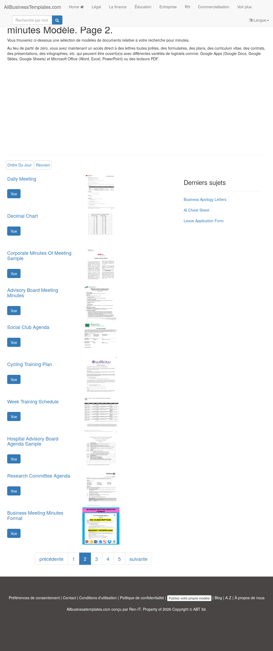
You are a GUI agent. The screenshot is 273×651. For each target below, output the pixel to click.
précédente (51, 558)
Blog (218, 597)
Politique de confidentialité (142, 597)
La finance (118, 6)
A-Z (228, 597)
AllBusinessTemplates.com (32, 6)
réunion (43, 165)
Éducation (143, 6)
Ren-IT (135, 609)
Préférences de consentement (34, 597)
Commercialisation (213, 6)
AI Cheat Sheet (196, 210)
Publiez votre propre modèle (189, 598)
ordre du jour (19, 165)
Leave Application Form (204, 220)
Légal (96, 6)
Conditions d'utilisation (98, 597)
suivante (138, 558)
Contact (69, 597)
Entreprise (168, 6)
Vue (14, 193)
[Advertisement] (136, 112)
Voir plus (244, 6)
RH (187, 6)
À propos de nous (249, 597)
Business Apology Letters (205, 199)
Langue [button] (259, 20)
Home (74, 6)
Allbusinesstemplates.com (88, 609)
